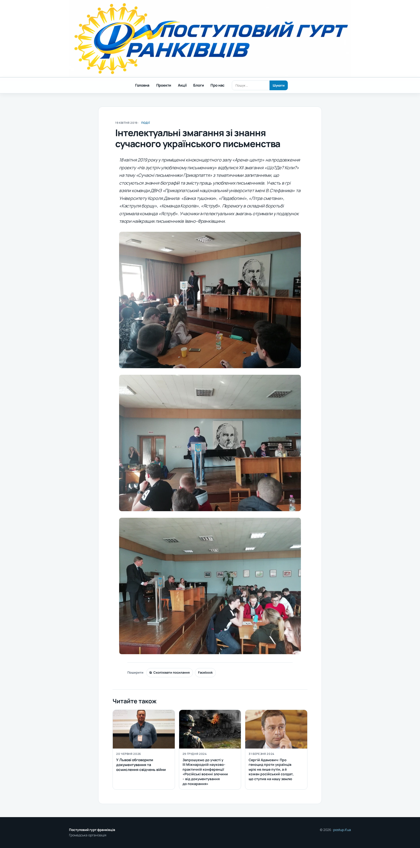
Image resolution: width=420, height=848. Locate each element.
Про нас (217, 85)
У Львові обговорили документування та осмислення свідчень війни (141, 764)
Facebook (205, 672)
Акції (182, 85)
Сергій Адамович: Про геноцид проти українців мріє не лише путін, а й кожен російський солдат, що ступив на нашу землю (271, 769)
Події (145, 123)
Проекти (163, 85)
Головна (142, 85)
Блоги (198, 85)
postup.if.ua (342, 830)
